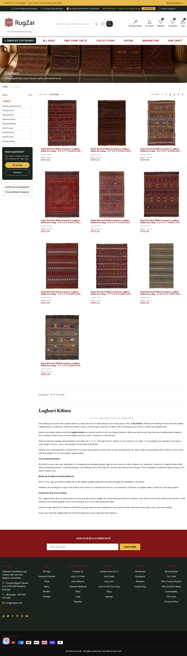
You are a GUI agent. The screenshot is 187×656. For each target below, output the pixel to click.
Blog (109, 591)
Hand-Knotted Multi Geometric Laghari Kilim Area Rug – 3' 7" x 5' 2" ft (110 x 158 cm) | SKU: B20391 (60, 364)
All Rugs (49, 40)
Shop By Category (20, 40)
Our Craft (175, 40)
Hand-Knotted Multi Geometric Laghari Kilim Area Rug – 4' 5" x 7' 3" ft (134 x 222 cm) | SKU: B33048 (60, 150)
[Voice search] (96, 24)
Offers (128, 40)
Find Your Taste (75, 40)
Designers (140, 576)
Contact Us (78, 571)
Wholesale (140, 571)
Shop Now (148, 8)
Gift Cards (171, 596)
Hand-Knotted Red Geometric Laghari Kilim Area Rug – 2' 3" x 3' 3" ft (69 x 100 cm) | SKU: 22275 (60, 293)
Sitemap (109, 596)
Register (78, 601)
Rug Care (109, 581)
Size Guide (109, 576)
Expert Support (168, 8)
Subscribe (130, 547)
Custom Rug (140, 586)
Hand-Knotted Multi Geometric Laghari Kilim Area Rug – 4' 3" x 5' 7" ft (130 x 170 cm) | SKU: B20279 (159, 221)
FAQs (77, 591)
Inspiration (150, 40)
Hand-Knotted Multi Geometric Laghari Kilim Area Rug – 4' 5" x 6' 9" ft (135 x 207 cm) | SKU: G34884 (110, 150)
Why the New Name (171, 586)
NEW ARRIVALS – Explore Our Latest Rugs (121, 9)
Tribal (46, 581)
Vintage (46, 596)
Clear (30, 95)
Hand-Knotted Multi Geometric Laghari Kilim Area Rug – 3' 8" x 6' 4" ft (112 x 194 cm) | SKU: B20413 (110, 221)
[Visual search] (102, 24)
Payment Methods (78, 586)
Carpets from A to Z (109, 571)
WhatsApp (17, 165)
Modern (47, 591)
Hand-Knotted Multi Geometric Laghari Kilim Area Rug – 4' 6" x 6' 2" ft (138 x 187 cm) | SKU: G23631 (159, 150)
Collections (105, 40)
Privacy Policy (171, 601)
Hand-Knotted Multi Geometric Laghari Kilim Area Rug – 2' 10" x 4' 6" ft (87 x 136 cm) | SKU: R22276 (159, 293)
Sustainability (171, 591)
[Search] (109, 24)
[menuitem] (19, 40)
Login (77, 596)
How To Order (78, 576)
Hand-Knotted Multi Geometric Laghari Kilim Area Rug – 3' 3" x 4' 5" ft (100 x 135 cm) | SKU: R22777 (110, 293)
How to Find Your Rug (109, 586)
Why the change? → (175, 3)
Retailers (140, 581)
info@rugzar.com (111, 651)
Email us (17, 172)
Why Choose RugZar (171, 581)
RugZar (78, 651)
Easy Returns (78, 581)
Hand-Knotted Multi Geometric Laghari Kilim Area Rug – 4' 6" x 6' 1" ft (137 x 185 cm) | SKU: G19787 (60, 221)
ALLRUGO (92, 441)
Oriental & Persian (46, 576)
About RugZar (171, 571)
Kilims (46, 586)
